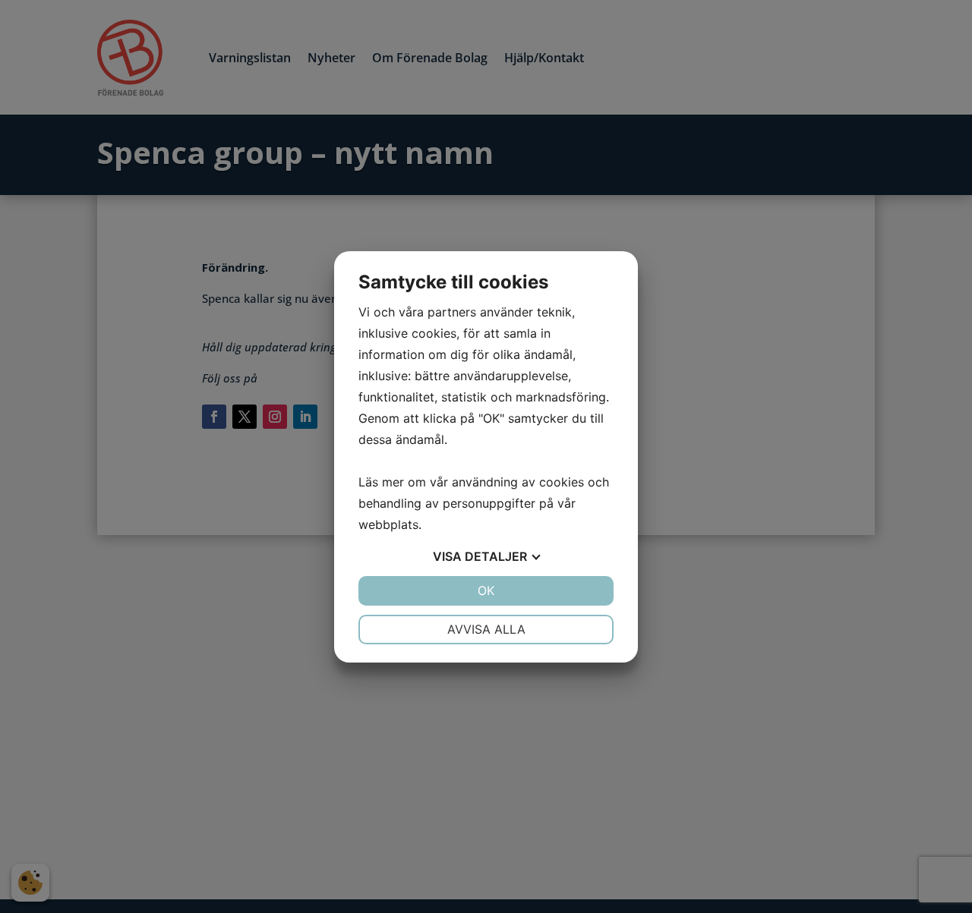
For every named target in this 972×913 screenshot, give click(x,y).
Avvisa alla (486, 629)
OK (486, 590)
